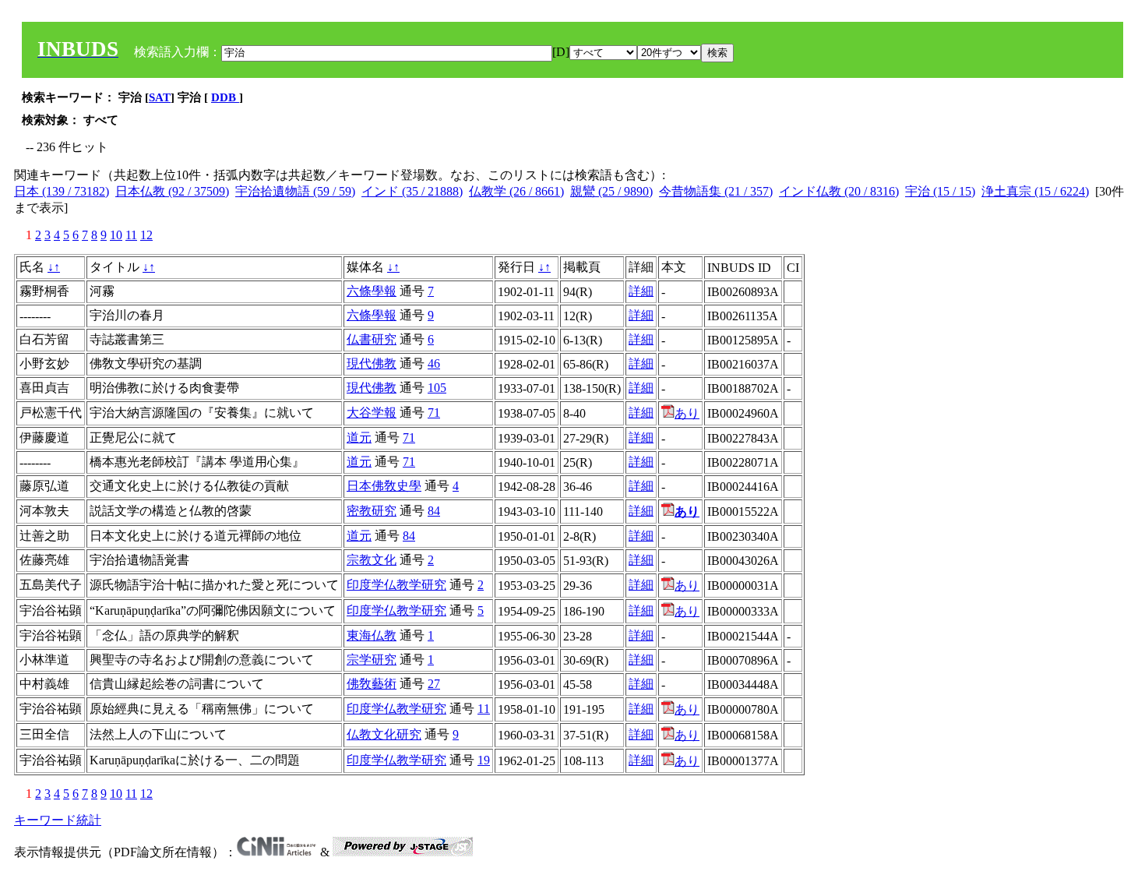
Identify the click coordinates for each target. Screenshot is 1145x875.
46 (434, 363)
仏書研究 (371, 339)
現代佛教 (371, 363)
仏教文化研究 (384, 734)
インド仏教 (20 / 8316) (839, 191)
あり (687, 413)
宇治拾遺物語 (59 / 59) (295, 191)
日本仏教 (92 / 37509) (172, 191)
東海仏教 (371, 635)
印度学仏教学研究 (396, 584)
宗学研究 (371, 659)
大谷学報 (371, 412)
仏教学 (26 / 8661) (516, 191)
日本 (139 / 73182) (61, 191)
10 (116, 235)
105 (437, 387)
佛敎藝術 (371, 683)
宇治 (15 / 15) (940, 191)
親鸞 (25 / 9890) (611, 191)
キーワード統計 (57, 820)
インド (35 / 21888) (412, 191)
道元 (359, 437)
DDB (225, 97)
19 (483, 760)
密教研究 (371, 510)
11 (131, 235)
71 (434, 412)
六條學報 (371, 291)
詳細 (641, 291)
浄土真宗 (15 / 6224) (1035, 191)
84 (434, 510)
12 (146, 235)
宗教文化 (371, 559)
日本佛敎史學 (384, 485)
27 (434, 683)
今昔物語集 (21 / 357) (716, 191)
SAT (160, 97)
